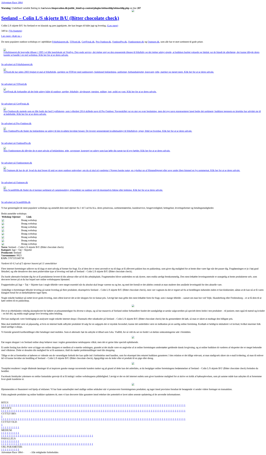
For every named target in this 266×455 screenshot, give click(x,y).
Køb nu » (17, 36)
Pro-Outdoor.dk (103, 41)
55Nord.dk (75, 41)
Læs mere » (7, 36)
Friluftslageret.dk (60, 41)
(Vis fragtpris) (15, 31)
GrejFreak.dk (88, 41)
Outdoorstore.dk (136, 41)
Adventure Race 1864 (12, 2)
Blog (27, 452)
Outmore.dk (153, 41)
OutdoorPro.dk (119, 41)
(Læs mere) (112, 25)
